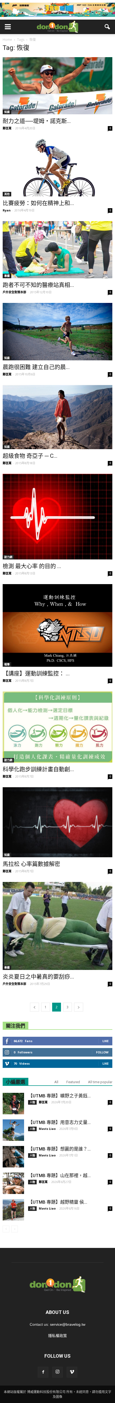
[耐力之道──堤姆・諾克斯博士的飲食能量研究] (57, 85)
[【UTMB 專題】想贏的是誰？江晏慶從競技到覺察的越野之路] (13, 1156)
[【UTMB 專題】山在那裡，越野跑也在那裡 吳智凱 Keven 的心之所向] (13, 1183)
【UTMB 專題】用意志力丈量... (59, 1122)
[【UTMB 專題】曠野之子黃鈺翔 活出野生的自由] (13, 1103)
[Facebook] (43, 1372)
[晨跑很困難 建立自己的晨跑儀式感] (57, 331)
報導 (7, 664)
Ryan (7, 210)
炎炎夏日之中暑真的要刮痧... (38, 976)
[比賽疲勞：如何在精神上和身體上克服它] (57, 167)
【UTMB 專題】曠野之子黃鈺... (59, 1095)
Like (105, 1041)
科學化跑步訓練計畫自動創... (38, 769)
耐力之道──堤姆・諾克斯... (37, 121)
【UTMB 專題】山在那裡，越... (59, 1175)
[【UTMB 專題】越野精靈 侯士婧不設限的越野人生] (13, 1210)
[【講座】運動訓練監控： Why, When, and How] (57, 625)
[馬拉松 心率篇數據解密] (57, 822)
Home (7, 39)
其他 (7, 194)
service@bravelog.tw (67, 1324)
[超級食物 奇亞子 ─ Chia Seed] (57, 417)
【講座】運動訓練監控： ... (36, 673)
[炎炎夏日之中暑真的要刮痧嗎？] (57, 926)
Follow (102, 1052)
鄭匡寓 (7, 128)
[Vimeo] (72, 1372)
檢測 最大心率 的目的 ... (32, 566)
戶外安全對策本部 (14, 292)
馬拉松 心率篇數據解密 (31, 864)
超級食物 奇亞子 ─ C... (30, 456)
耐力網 (8, 557)
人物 (32, 1102)
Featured (73, 1082)
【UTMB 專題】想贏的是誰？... (59, 1149)
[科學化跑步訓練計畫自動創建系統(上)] (57, 727)
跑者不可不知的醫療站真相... (38, 285)
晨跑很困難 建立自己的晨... (36, 367)
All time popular (100, 1082)
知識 (7, 112)
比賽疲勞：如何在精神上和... (38, 203)
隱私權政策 (57, 1336)
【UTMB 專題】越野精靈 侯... (57, 1202)
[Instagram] (57, 1372)
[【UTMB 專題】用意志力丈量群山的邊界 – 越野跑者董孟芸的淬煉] (13, 1130)
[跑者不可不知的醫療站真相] (57, 249)
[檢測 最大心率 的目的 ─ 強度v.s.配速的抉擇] (57, 516)
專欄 (7, 276)
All (56, 1082)
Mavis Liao (47, 1129)
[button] (107, 27)
